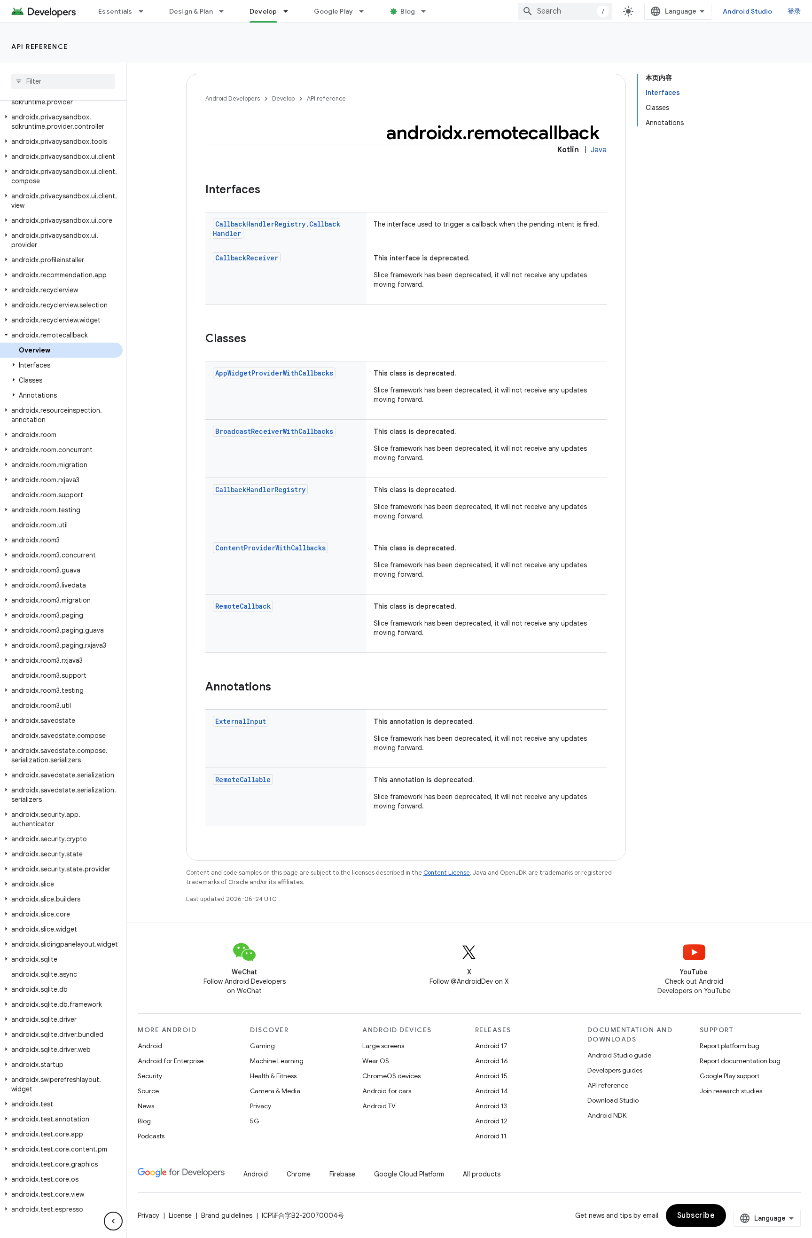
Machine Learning (277, 1061)
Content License (446, 873)
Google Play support (729, 1076)
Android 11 (491, 1136)
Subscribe (696, 1215)
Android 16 (491, 1061)
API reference (39, 46)
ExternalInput (240, 721)
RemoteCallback (243, 606)
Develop (263, 11)
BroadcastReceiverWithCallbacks (274, 431)
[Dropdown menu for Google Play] (365, 11)
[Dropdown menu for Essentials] (145, 11)
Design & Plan (191, 11)
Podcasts (151, 1136)
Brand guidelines (226, 1215)
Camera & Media (275, 1091)
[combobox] (565, 11)
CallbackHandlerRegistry (260, 489)
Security (150, 1076)
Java (599, 150)
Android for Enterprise (170, 1061)
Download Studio (613, 1100)
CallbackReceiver (246, 257)
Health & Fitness (273, 1076)
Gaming (262, 1046)
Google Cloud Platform (409, 1174)
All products (481, 1174)
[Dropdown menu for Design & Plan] (225, 11)
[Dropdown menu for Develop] (290, 11)
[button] (61, 122)
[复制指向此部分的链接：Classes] (255, 339)
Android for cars (386, 1091)
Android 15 (491, 1076)
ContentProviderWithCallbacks (270, 547)
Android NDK (606, 1115)
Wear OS (375, 1061)
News (146, 1106)
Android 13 (491, 1106)
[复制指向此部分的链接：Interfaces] (269, 190)
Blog (407, 11)
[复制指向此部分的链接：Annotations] (280, 687)
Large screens (383, 1046)
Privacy (260, 1106)
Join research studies (731, 1091)
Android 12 (491, 1121)
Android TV (379, 1106)
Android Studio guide (619, 1055)
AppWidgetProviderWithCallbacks (274, 372)
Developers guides (614, 1070)
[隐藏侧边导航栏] (113, 1221)
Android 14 (491, 1091)
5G (254, 1121)
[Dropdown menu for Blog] (427, 11)
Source (148, 1091)
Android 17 (491, 1046)
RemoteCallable (243, 779)
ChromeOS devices (391, 1076)
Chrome (299, 1174)
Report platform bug (729, 1046)
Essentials (115, 11)
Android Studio (748, 11)
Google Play (333, 11)
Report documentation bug (740, 1061)
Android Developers (232, 98)
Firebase (342, 1174)
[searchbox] (63, 81)
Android (150, 1046)
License (180, 1215)
